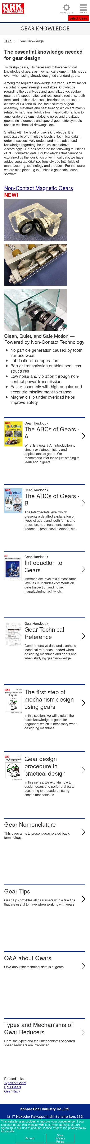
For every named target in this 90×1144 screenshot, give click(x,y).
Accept (29, 1138)
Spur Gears (12, 1087)
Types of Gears (15, 1082)
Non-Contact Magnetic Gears (38, 188)
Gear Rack (12, 1091)
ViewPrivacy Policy (60, 1138)
